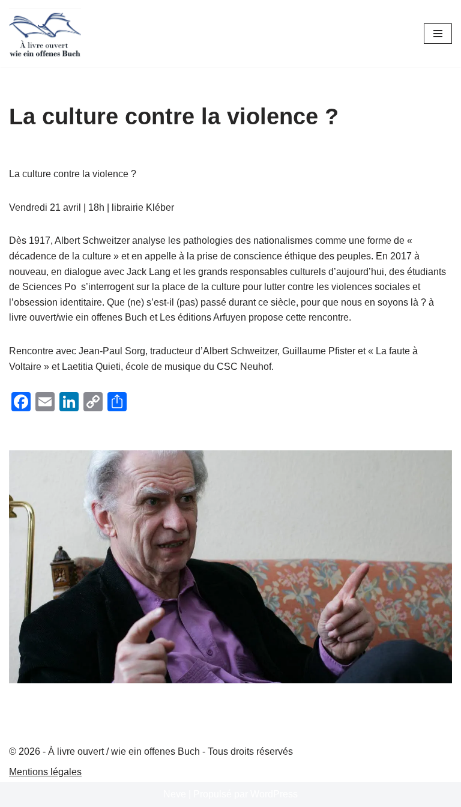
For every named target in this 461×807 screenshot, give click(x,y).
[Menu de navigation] (438, 33)
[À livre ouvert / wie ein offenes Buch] (45, 33)
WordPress (274, 794)
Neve (174, 794)
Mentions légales (45, 772)
